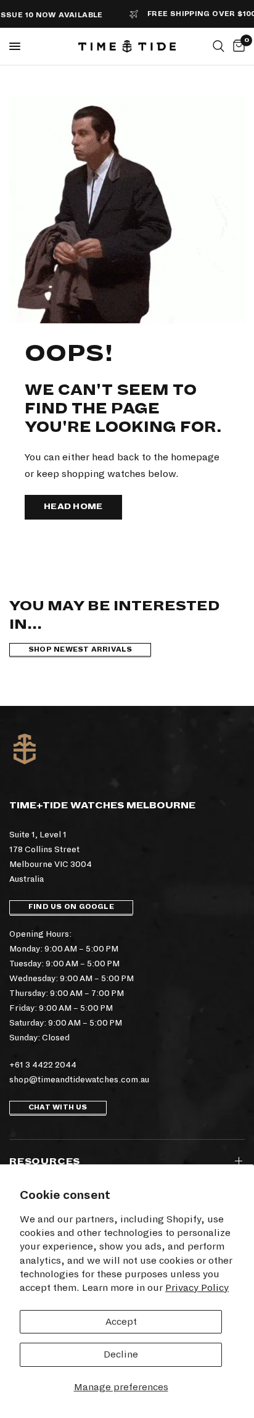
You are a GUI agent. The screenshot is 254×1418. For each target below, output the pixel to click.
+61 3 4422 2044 (42, 1064)
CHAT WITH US (58, 1107)
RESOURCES (44, 1161)
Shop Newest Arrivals (80, 649)
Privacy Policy (197, 1287)
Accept (121, 1321)
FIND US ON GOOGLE (71, 906)
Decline (121, 1354)
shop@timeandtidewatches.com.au (79, 1079)
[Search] (218, 46)
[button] (73, 507)
